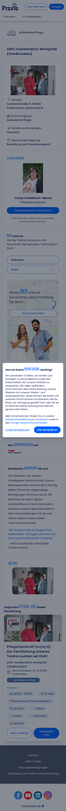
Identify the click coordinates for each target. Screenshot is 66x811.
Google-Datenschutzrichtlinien (29, 422)
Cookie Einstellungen (17, 430)
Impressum (41, 419)
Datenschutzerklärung (18, 419)
